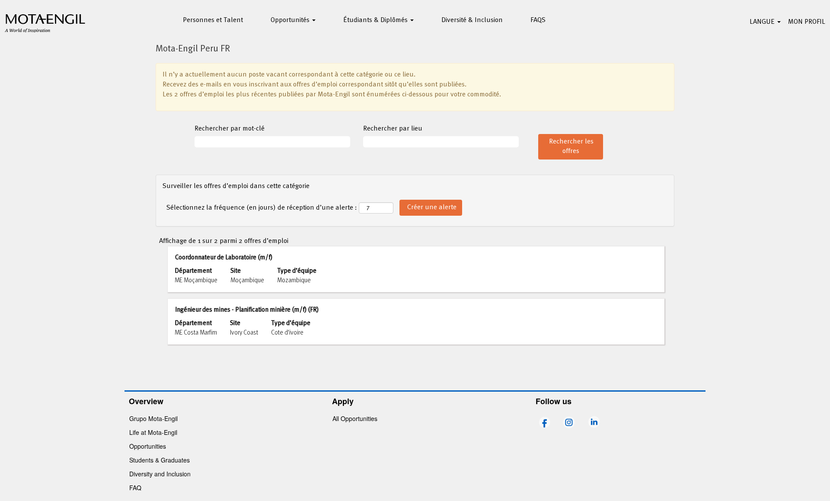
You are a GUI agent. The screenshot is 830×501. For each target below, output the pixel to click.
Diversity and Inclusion (160, 473)
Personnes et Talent (213, 20)
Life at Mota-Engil (153, 432)
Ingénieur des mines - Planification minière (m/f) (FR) (247, 310)
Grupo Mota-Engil (153, 418)
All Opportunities (354, 418)
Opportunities (147, 446)
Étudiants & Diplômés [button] (376, 20)
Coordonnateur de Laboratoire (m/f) (223, 257)
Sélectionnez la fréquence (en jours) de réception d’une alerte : (261, 208)
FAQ (135, 487)
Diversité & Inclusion (472, 20)
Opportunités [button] (291, 20)
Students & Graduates (159, 460)
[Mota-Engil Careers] (45, 22)
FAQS (538, 20)
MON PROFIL (806, 22)
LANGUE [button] (763, 22)
